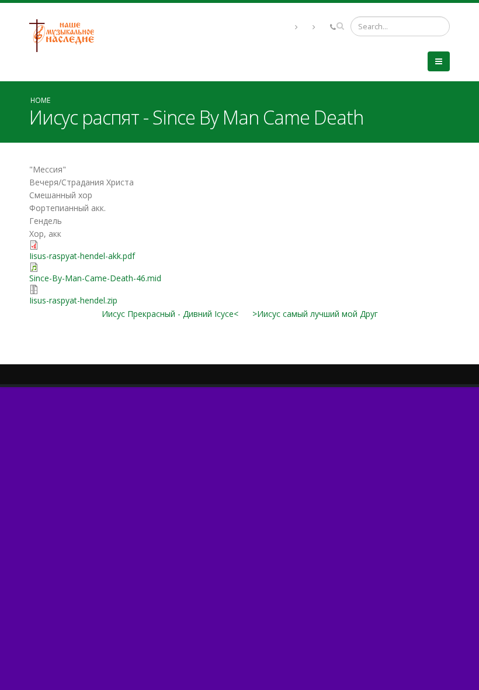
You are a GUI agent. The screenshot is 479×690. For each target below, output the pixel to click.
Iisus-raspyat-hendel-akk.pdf (82, 255)
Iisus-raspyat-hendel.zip (73, 300)
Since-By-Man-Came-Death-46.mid (95, 278)
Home (40, 100)
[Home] (66, 34)
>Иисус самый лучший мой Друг (315, 313)
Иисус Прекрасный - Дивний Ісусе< (170, 313)
